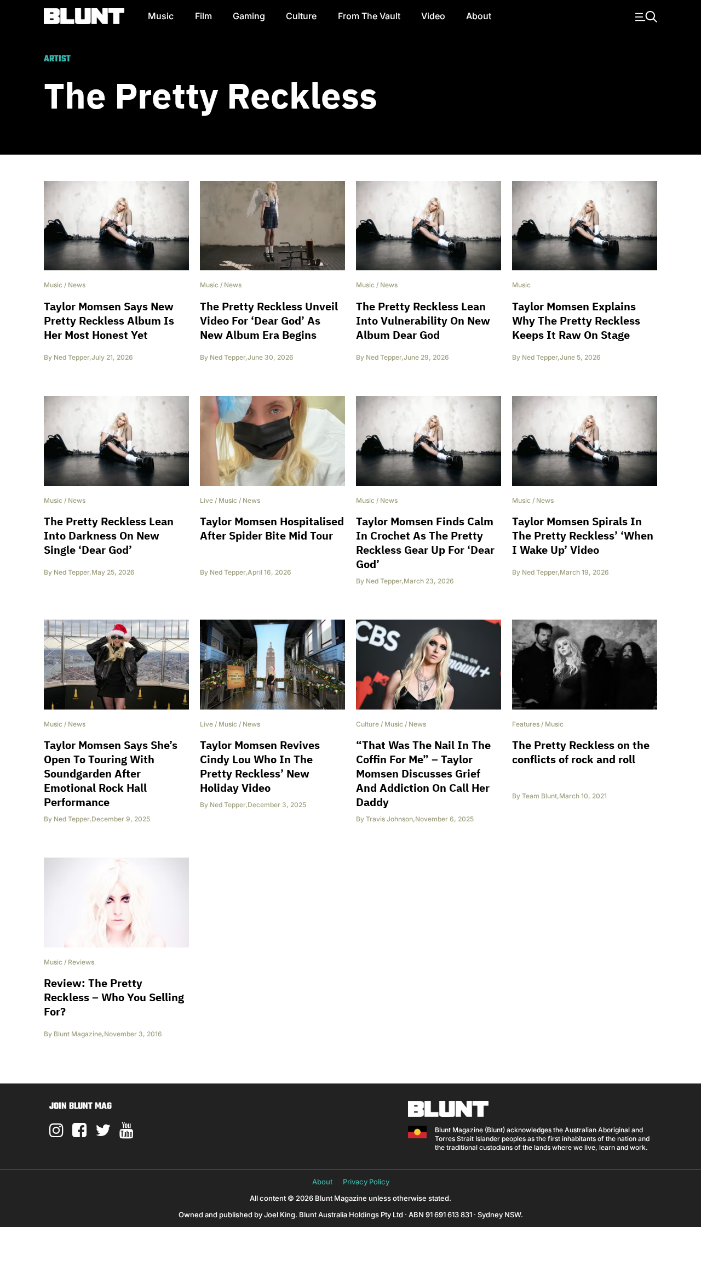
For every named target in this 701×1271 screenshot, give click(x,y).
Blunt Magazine (78, 1034)
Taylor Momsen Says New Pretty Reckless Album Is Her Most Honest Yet (109, 320)
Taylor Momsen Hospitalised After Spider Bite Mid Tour (272, 528)
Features (525, 724)
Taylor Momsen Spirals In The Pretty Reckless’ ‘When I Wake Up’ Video (582, 535)
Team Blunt (539, 796)
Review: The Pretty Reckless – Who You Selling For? (114, 997)
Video (433, 15)
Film (203, 15)
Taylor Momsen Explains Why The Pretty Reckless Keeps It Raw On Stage (576, 320)
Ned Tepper (71, 357)
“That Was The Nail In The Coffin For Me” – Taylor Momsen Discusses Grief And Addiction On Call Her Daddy (423, 773)
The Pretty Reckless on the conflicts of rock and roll (581, 752)
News (76, 285)
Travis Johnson (389, 819)
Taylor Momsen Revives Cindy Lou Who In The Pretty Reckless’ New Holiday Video (260, 766)
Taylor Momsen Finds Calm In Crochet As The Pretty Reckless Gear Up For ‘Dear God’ (425, 542)
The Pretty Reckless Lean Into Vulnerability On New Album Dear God (423, 320)
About (478, 15)
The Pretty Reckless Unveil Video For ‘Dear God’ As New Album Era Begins (269, 320)
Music (161, 15)
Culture (301, 15)
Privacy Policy (366, 1181)
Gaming (249, 15)
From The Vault (369, 15)
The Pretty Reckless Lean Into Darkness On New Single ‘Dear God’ (109, 535)
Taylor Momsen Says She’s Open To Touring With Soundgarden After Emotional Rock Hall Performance (110, 773)
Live (206, 500)
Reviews (81, 962)
